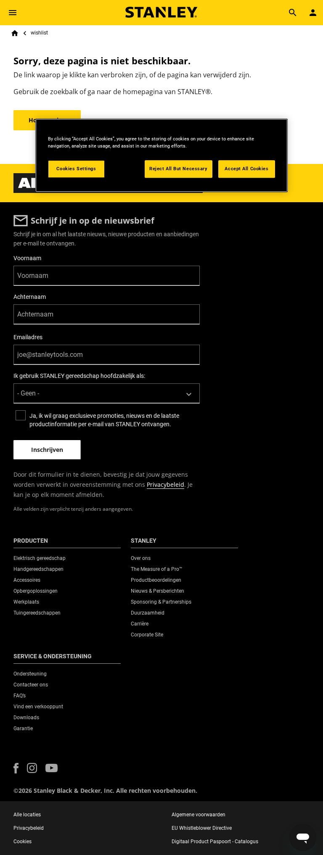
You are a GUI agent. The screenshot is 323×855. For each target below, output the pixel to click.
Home (15, 33)
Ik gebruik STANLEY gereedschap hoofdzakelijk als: (79, 375)
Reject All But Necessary (178, 169)
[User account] (313, 12)
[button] (16, 768)
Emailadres (27, 337)
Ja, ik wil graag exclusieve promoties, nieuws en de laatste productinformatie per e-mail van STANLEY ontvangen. (104, 420)
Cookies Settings (76, 169)
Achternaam (29, 296)
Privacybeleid (165, 484)
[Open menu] (12, 12)
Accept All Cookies (246, 169)
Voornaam (27, 258)
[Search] (293, 12)
